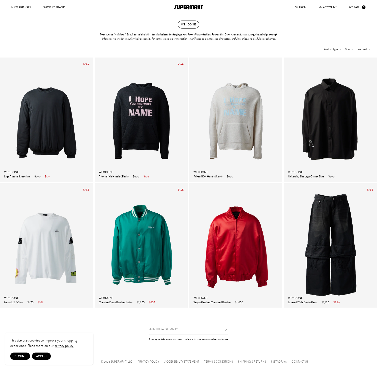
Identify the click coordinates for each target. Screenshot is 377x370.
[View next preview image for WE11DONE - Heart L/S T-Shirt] (89, 245)
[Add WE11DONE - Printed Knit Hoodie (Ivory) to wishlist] (275, 176)
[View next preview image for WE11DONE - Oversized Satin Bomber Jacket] (184, 245)
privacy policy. (64, 345)
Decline (20, 356)
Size (347, 49)
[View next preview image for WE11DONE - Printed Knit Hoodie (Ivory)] (278, 120)
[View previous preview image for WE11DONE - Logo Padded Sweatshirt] (4, 120)
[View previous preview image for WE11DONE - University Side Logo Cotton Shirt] (288, 120)
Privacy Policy (148, 362)
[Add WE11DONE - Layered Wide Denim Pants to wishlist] (370, 302)
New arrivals (21, 7)
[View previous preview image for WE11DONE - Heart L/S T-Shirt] (4, 245)
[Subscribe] (224, 330)
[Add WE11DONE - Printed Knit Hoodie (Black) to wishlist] (181, 176)
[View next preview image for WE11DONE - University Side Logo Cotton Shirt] (373, 120)
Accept (41, 356)
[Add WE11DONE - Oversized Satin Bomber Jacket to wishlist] (181, 302)
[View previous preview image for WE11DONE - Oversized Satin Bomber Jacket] (99, 245)
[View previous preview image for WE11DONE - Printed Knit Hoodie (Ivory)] (193, 120)
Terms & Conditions (218, 362)
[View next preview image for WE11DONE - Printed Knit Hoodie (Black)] (184, 120)
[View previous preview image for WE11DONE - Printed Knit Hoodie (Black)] (99, 120)
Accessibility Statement (181, 362)
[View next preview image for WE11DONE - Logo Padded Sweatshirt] (89, 120)
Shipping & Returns (252, 362)
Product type (330, 49)
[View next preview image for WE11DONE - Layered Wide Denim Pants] (373, 245)
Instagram (278, 362)
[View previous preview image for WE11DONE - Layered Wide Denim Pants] (288, 245)
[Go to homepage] (188, 7)
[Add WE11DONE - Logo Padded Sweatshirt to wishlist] (86, 176)
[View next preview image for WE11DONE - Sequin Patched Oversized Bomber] (278, 245)
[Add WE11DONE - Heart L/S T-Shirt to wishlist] (86, 302)
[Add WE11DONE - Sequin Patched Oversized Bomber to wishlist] (275, 302)
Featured (362, 49)
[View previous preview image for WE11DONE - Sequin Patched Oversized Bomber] (193, 245)
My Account (328, 7)
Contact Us (300, 362)
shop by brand (54, 7)
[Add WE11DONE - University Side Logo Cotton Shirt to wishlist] (370, 176)
